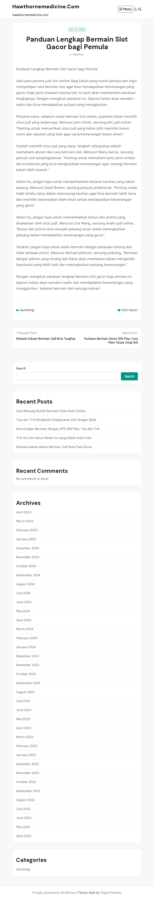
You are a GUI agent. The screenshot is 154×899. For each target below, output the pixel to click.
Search (21, 368)
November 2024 (27, 557)
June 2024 (24, 602)
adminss (78, 54)
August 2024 (25, 584)
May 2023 (23, 719)
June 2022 (24, 818)
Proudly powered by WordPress (53, 892)
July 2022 (23, 809)
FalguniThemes (110, 892)
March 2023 (24, 737)
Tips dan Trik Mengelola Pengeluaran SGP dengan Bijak (56, 420)
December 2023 (27, 656)
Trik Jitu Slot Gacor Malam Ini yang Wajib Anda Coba (53, 438)
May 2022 (23, 827)
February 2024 (27, 638)
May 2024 (23, 611)
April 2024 (23, 620)
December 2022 (27, 764)
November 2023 (27, 665)
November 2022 (27, 773)
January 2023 (26, 755)
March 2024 (24, 629)
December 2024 (27, 548)
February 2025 (27, 530)
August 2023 (25, 692)
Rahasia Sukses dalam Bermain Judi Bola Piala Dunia (54, 447)
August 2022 (25, 800)
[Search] (139, 9)
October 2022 (26, 782)
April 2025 (23, 512)
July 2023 (23, 701)
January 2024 (26, 647)
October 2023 (26, 674)
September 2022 (28, 791)
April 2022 (23, 836)
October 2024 (26, 566)
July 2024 (23, 593)
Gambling (27, 310)
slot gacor (130, 310)
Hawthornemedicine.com (45, 6)
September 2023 (28, 683)
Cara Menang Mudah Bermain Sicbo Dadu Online (50, 411)
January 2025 (26, 539)
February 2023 (27, 746)
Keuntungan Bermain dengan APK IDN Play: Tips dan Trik (58, 429)
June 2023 (24, 710)
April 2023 (23, 728)
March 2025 (24, 521)
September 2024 (28, 575)
